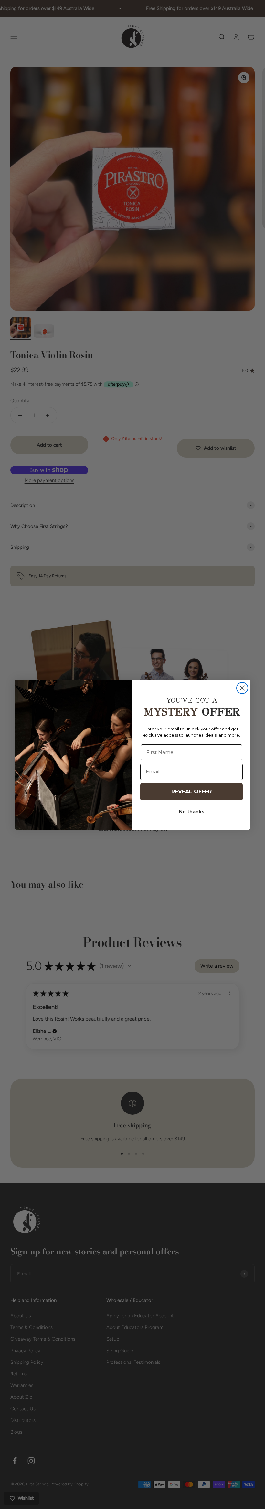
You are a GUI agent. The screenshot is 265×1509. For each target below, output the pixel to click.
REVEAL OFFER (191, 792)
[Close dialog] (242, 688)
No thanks (191, 812)
